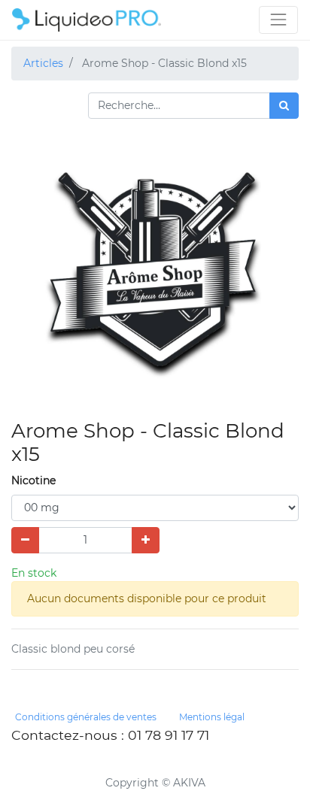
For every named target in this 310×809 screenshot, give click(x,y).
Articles (43, 63)
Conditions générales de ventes (86, 717)
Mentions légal (212, 717)
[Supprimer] (25, 540)
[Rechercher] (284, 105)
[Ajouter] (146, 540)
